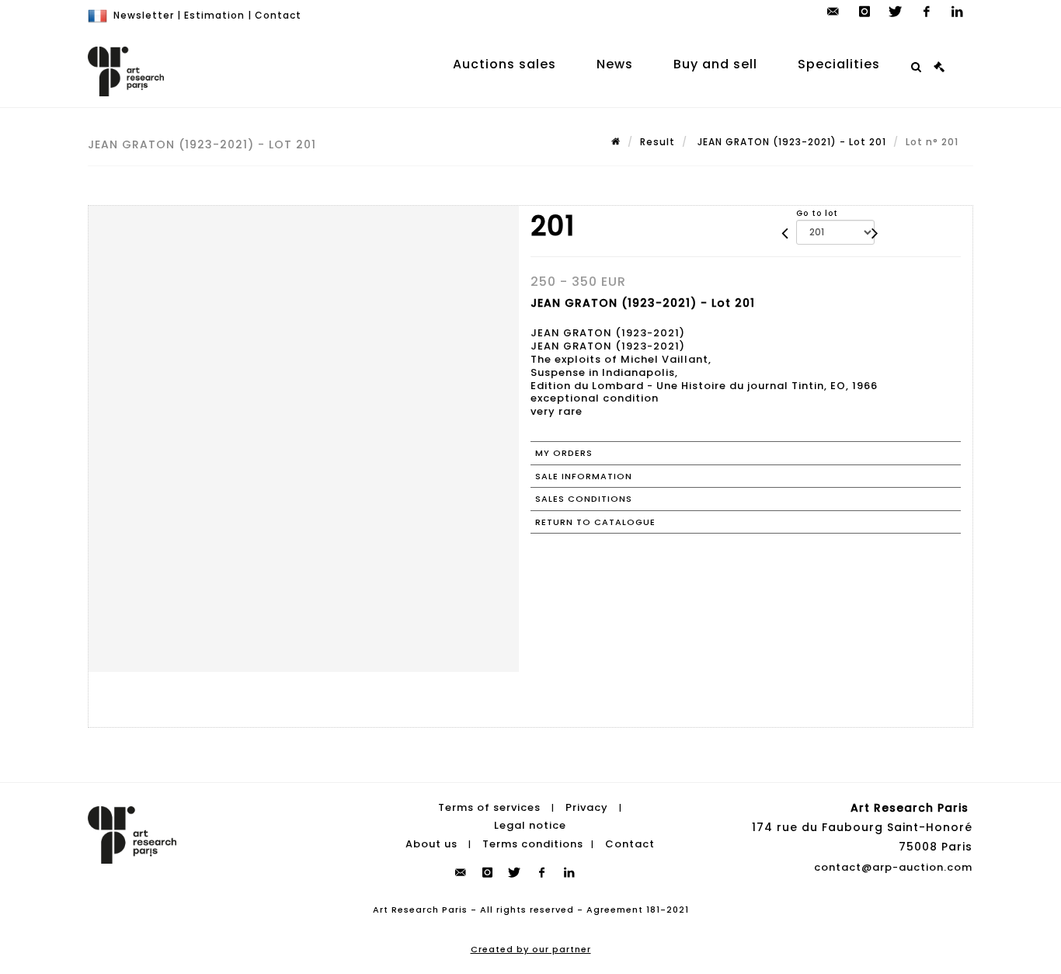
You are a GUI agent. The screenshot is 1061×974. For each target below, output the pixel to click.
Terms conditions (532, 844)
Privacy (586, 807)
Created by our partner (531, 949)
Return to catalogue (595, 522)
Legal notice (530, 825)
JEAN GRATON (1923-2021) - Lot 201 (790, 141)
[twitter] (895, 11)
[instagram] (864, 11)
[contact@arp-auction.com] (833, 11)
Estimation (214, 15)
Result (657, 141)
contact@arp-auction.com (893, 867)
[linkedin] (957, 11)
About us (431, 844)
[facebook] (926, 11)
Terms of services (489, 807)
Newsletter (143, 15)
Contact (278, 15)
